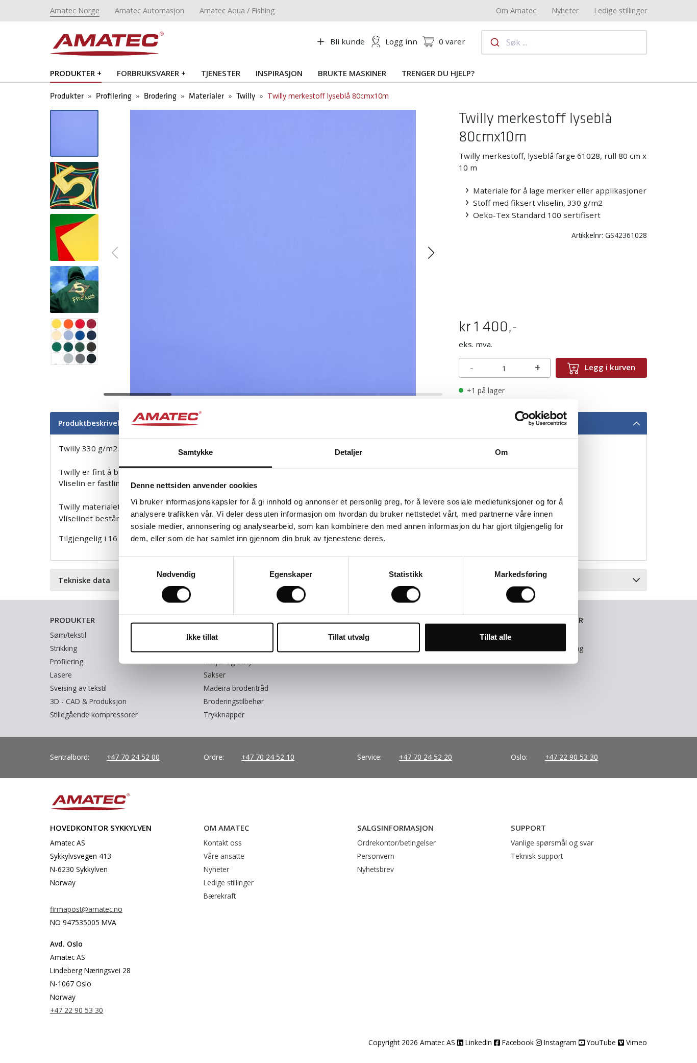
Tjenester (220, 73)
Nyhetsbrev (375, 869)
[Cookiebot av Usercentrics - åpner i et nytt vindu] (522, 418)
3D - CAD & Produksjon (88, 701)
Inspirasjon (279, 73)
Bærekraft (220, 896)
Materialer (206, 96)
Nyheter (565, 10)
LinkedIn (477, 1042)
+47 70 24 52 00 (133, 757)
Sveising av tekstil (78, 688)
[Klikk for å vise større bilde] (273, 252)
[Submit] (494, 42)
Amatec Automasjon (149, 10)
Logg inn (401, 41)
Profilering (114, 96)
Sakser (215, 675)
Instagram (559, 1042)
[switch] (291, 595)
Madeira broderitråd (236, 688)
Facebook (517, 1042)
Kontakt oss (223, 843)
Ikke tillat (202, 637)
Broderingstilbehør (234, 701)
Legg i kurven (610, 367)
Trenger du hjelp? (438, 73)
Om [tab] (501, 452)
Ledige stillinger (620, 10)
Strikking (63, 648)
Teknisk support (537, 856)
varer (452, 41)
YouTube (600, 1042)
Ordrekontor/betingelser (396, 843)
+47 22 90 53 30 (571, 757)
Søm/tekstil (68, 635)
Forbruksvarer (148, 73)
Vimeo (635, 1042)
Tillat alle (495, 637)
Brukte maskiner (352, 73)
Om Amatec (516, 10)
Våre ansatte (224, 856)
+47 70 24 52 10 (267, 757)
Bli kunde (347, 41)
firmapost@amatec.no (86, 909)
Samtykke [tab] (195, 452)
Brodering (160, 96)
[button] (115, 253)
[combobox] (564, 42)
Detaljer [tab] (349, 452)
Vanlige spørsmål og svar (552, 843)
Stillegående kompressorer (94, 714)
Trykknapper (224, 714)
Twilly (245, 96)
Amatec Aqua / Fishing (237, 10)
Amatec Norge (74, 10)
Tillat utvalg (348, 637)
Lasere (61, 675)
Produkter (72, 73)
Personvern (375, 856)
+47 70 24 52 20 (425, 757)
